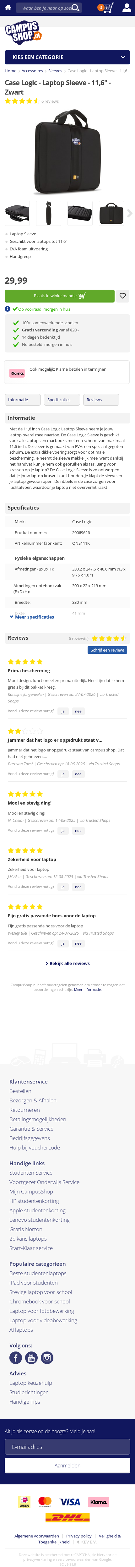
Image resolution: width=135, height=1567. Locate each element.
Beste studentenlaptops (38, 1273)
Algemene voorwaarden (36, 1536)
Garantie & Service (31, 1128)
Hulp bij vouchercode (34, 1147)
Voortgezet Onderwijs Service (44, 1182)
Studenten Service (30, 1172)
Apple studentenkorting (37, 1210)
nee (78, 711)
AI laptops (21, 1329)
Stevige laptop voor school (40, 1292)
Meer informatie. (88, 989)
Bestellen (20, 1091)
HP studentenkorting (34, 1200)
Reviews (94, 399)
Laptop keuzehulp (30, 1382)
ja (63, 711)
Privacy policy (79, 1536)
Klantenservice (28, 1081)
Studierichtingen (29, 1392)
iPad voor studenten (33, 1282)
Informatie (18, 399)
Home (10, 71)
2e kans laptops (28, 1238)
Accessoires (32, 71)
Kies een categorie (38, 57)
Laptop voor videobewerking (43, 1320)
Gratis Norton (25, 1229)
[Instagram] (47, 1357)
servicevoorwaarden (74, 1559)
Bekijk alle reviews (69, 963)
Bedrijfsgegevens (29, 1138)
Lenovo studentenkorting (39, 1219)
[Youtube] (31, 1357)
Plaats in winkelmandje (55, 295)
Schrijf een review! (107, 650)
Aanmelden (67, 1465)
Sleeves (55, 71)
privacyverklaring (37, 1559)
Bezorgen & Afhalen (33, 1100)
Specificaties (58, 399)
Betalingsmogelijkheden (37, 1119)
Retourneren (24, 1109)
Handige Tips (24, 1401)
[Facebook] (15, 1357)
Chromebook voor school (39, 1301)
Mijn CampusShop (31, 1191)
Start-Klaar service (31, 1248)
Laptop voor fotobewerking (41, 1310)
